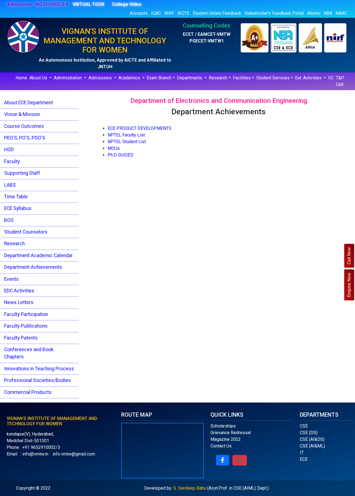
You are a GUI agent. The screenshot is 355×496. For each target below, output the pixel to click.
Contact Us (221, 446)
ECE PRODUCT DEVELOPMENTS (139, 128)
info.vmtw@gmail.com (74, 454)
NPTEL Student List (127, 141)
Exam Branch (159, 77)
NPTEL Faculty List (126, 135)
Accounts (139, 13)
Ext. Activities (309, 77)
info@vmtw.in (35, 454)
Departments (190, 77)
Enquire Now (349, 285)
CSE (304, 426)
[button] (222, 460)
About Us (38, 77)
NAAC (341, 13)
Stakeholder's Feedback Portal (274, 13)
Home (21, 77)
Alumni (313, 13)
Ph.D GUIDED (120, 155)
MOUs (114, 148)
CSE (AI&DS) (312, 439)
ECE (304, 459)
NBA (328, 13)
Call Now (349, 255)
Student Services (273, 77)
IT (302, 452)
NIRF (169, 13)
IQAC (156, 13)
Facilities (242, 77)
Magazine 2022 (226, 439)
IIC (331, 77)
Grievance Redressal (231, 432)
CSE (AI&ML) (312, 446)
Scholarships (223, 426)
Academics (129, 77)
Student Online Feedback (217, 13)
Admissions (100, 77)
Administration (68, 77)
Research (218, 77)
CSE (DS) (309, 432)
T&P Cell (340, 81)
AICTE (183, 13)
